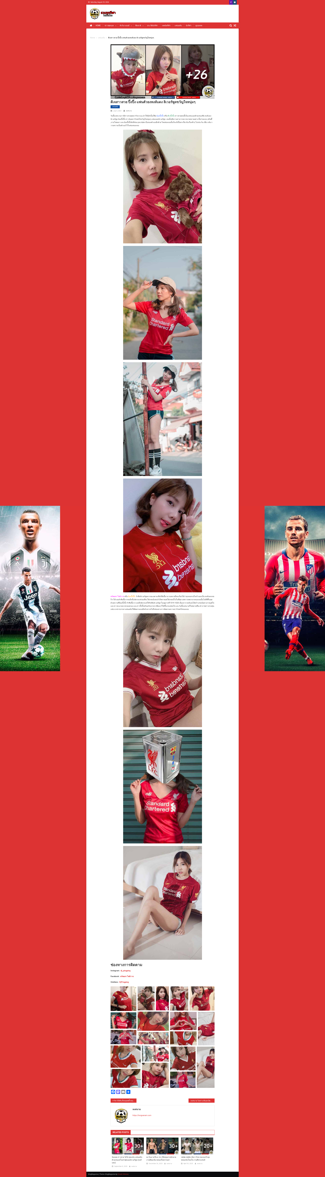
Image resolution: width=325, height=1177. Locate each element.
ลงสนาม (129, 111)
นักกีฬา (188, 25)
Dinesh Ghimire (123, 1174)
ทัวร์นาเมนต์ (124, 25)
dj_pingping (126, 971)
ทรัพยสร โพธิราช (127, 976)
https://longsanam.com (142, 1115)
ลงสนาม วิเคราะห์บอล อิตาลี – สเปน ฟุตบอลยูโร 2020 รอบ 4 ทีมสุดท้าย (203, 1101)
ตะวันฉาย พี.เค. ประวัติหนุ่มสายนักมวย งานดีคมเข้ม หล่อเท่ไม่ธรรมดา (161, 1158)
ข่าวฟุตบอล (109, 25)
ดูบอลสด (199, 25)
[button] (123, 998)
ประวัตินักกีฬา (152, 25)
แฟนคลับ (178, 25)
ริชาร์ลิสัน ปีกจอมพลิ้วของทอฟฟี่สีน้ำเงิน (125, 1101)
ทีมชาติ (138, 25)
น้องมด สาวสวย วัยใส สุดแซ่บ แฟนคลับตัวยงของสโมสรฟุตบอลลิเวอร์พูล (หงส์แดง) (127, 1160)
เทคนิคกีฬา (166, 25)
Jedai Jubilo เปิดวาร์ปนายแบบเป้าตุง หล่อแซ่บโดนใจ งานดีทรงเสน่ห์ (195, 1158)
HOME (98, 25)
